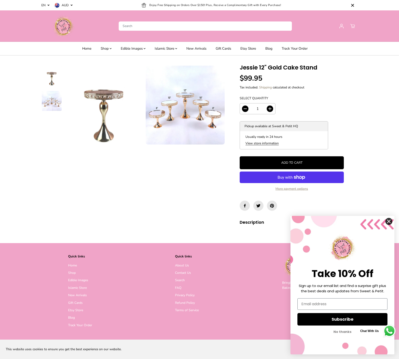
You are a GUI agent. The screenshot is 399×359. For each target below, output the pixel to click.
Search (180, 280)
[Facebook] (245, 206)
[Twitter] (258, 206)
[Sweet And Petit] (63, 26)
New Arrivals (196, 48)
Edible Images (132, 48)
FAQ (178, 288)
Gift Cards (223, 48)
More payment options (291, 189)
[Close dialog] (389, 221)
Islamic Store (165, 48)
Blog (268, 48)
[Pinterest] (272, 206)
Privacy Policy (185, 295)
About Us (182, 265)
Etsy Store (248, 48)
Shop (105, 48)
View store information (262, 143)
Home (86, 48)
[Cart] (353, 26)
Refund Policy (185, 303)
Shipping (265, 87)
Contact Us (183, 273)
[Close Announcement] (353, 5)
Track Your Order (295, 48)
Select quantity (254, 98)
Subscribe (343, 319)
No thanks (342, 332)
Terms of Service (187, 310)
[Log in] (341, 26)
